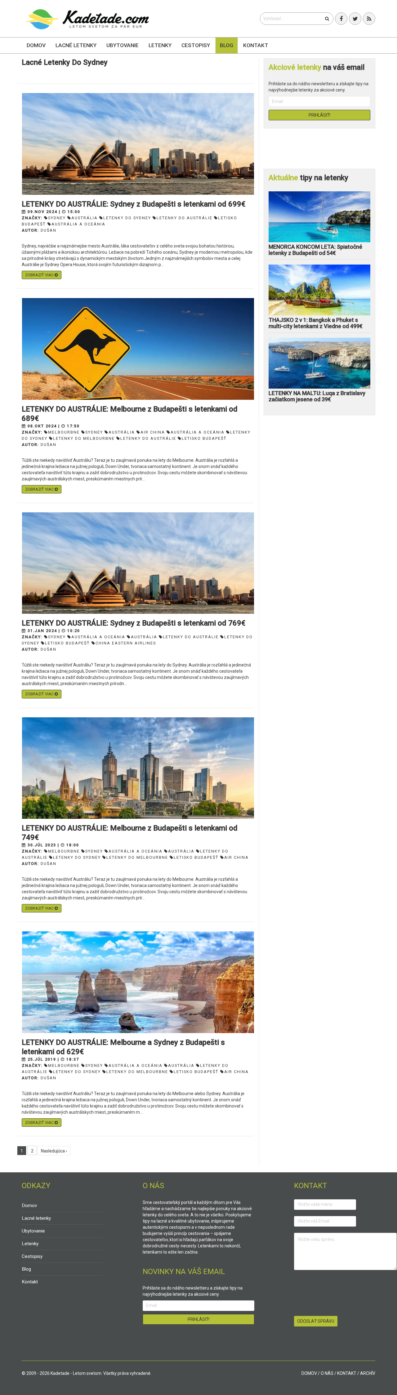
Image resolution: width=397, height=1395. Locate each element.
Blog (226, 45)
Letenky (160, 45)
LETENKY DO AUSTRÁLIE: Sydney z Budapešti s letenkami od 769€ (133, 623)
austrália (84, 218)
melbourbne (64, 432)
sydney (57, 218)
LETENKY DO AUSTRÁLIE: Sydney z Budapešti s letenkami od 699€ (133, 204)
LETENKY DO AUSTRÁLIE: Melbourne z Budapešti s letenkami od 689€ (130, 414)
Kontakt (255, 45)
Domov (36, 45)
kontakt (346, 1373)
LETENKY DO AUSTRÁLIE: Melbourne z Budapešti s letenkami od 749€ (130, 833)
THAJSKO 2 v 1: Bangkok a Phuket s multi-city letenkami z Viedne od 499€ (316, 323)
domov (309, 1373)
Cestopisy (195, 45)
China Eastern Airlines (126, 643)
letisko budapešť (204, 438)
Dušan (48, 230)
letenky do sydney (127, 218)
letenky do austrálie (184, 218)
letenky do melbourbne (84, 438)
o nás (327, 1373)
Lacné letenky (76, 45)
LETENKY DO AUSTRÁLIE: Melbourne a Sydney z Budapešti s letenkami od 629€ (123, 1047)
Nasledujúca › (54, 1150)
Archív (367, 1373)
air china (153, 432)
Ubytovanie (122, 45)
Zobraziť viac (40, 275)
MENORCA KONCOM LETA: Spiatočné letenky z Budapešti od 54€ (315, 249)
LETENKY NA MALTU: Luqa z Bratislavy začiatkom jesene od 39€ (317, 396)
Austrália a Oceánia (78, 224)
